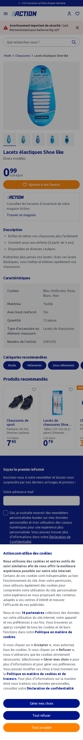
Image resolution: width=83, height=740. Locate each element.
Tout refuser (41, 715)
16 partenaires (33, 613)
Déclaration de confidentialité (50, 688)
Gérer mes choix (41, 703)
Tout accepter (41, 727)
